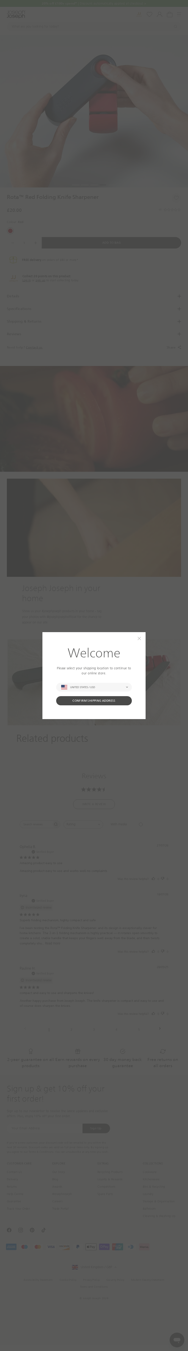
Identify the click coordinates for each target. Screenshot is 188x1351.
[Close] (139, 638)
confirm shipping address (93, 700)
